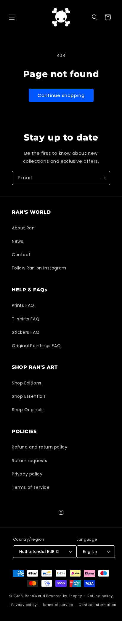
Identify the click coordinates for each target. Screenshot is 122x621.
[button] (11, 17)
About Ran (23, 228)
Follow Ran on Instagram (39, 268)
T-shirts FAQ (25, 319)
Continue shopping (61, 95)
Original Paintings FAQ (36, 346)
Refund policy (100, 595)
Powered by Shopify (64, 595)
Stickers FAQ (25, 332)
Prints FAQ (23, 305)
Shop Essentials (29, 396)
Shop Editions (26, 383)
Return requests (29, 461)
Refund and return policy (39, 447)
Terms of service (31, 487)
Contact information (97, 604)
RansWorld (35, 595)
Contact (21, 255)
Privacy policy (27, 474)
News (17, 241)
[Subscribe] (103, 178)
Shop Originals (28, 410)
